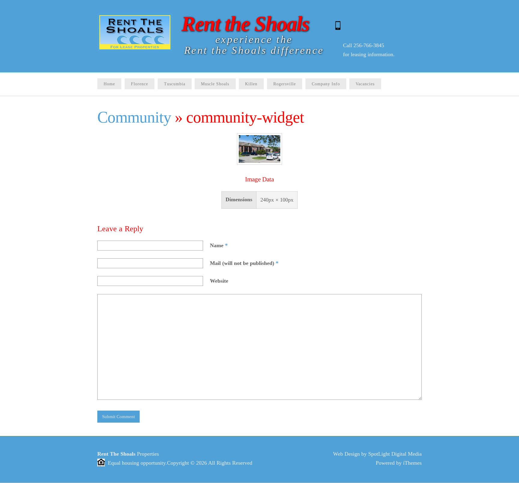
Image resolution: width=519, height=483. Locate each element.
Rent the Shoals (245, 23)
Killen (251, 83)
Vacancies (365, 83)
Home (109, 83)
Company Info (326, 83)
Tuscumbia (174, 83)
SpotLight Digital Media (395, 454)
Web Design (346, 454)
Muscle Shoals (215, 83)
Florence (139, 83)
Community (134, 117)
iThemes (412, 463)
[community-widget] (259, 163)
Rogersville (284, 83)
